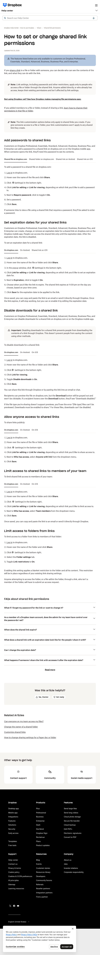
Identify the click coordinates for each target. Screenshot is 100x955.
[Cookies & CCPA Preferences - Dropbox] (39, 939)
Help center (7, 10)
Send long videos (71, 813)
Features (11, 821)
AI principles (13, 880)
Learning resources (16, 888)
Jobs (66, 864)
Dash (38, 825)
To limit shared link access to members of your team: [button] (28, 476)
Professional (41, 813)
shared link (42, 149)
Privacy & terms (14, 868)
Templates (12, 841)
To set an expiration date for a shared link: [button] (23, 243)
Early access (13, 833)
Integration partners (44, 893)
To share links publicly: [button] (14, 422)
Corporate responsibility (74, 872)
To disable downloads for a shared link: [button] (22, 345)
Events (39, 864)
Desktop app (13, 808)
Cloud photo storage (72, 817)
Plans (38, 841)
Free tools (12, 845)
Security (11, 829)
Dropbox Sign (41, 833)
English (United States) (17, 922)
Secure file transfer (72, 821)
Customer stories (43, 868)
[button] (5, 18)
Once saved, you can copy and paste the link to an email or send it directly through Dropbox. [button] (46, 521)
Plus (38, 808)
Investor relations (71, 868)
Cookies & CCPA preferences (20, 876)
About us (67, 860)
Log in (9, 173)
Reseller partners (43, 888)
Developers (40, 876)
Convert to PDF (70, 837)
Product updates (43, 845)
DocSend (40, 829)
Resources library (43, 872)
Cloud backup (70, 825)
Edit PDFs (68, 829)
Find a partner (42, 897)
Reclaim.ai (40, 837)
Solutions (12, 825)
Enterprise (40, 821)
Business (40, 817)
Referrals (39, 884)
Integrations (13, 817)
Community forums (44, 880)
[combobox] (50, 18)
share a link (15, 70)
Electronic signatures (72, 833)
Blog (38, 860)
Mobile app (13, 813)
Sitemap (11, 884)
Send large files (70, 808)
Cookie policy (13, 872)
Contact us (12, 864)
